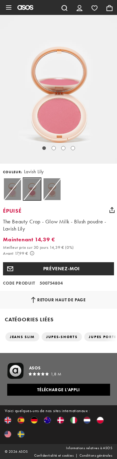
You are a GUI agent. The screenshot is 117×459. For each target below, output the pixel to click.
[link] (32, 189)
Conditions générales (96, 455)
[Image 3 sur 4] (63, 148)
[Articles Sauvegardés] (94, 7)
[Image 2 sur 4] (53, 148)
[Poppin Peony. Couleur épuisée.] (12, 189)
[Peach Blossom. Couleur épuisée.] (52, 189)
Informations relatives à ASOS (89, 448)
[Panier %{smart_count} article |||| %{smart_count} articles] (109, 7)
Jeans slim (22, 336)
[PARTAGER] (112, 210)
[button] (58, 268)
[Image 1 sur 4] (44, 148)
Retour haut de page (61, 300)
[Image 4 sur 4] (73, 148)
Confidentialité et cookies (54, 455)
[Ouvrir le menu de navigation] (8, 7)
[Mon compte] (79, 7)
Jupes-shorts (61, 336)
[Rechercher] (64, 7)
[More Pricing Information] (32, 253)
